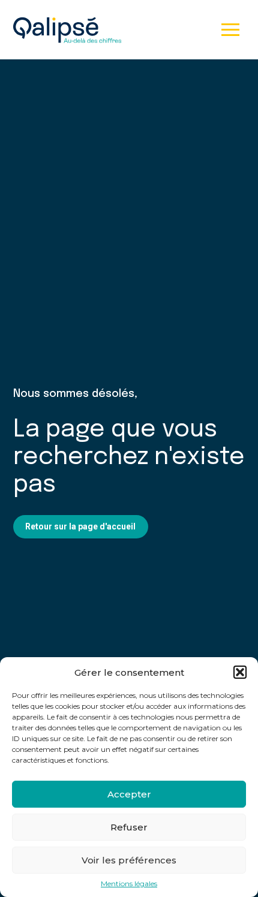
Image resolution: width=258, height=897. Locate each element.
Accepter (129, 794)
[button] (240, 672)
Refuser (129, 827)
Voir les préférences (129, 860)
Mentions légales (129, 884)
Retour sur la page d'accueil (80, 526)
